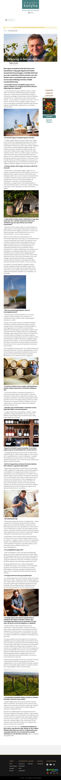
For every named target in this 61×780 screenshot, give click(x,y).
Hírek (10, 763)
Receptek (11, 768)
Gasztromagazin (13, 766)
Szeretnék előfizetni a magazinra (49, 121)
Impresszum (22, 763)
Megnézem (49, 116)
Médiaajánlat (22, 766)
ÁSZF (20, 768)
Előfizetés (30, 763)
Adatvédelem (22, 770)
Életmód (11, 770)
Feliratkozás (40, 763)
